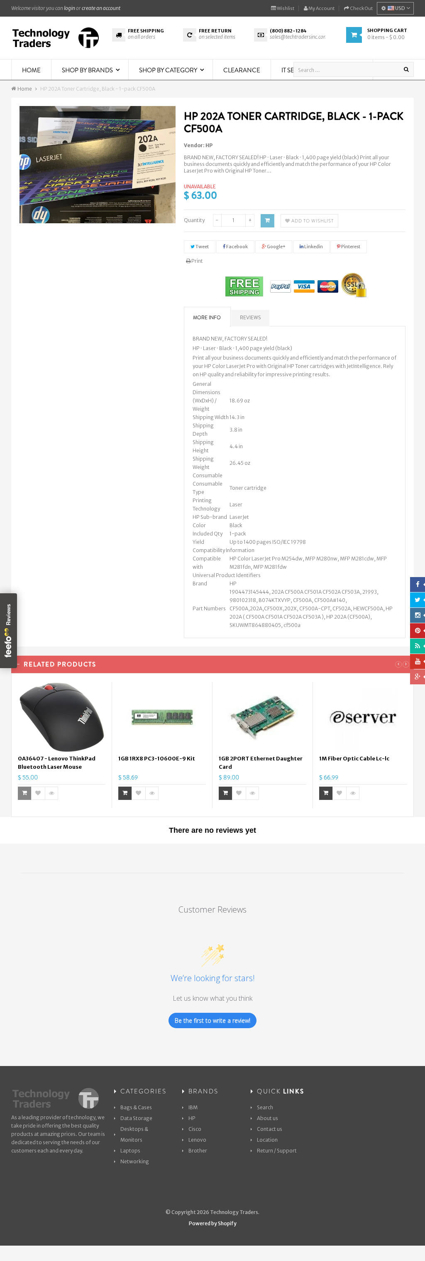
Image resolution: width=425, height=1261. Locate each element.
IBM (193, 1107)
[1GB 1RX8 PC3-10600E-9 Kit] (162, 717)
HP (208, 145)
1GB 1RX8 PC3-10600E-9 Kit (156, 758)
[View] (51, 793)
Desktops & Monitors (134, 1134)
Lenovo (197, 1140)
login (69, 8)
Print (197, 261)
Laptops (130, 1150)
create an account (101, 8)
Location (267, 1140)
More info (207, 317)
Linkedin (313, 246)
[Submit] (125, 793)
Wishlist (285, 8)
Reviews (250, 317)
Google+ (276, 246)
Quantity (194, 220)
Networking (134, 1161)
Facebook (236, 246)
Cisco (194, 1129)
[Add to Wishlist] (38, 793)
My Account (321, 8)
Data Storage (136, 1118)
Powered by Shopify (213, 1223)
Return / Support (277, 1150)
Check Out (361, 8)
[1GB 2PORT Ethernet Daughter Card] (262, 717)
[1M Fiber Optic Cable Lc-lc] (363, 717)
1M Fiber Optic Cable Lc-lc (354, 758)
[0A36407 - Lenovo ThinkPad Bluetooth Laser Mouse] (61, 717)
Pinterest (350, 246)
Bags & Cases (136, 1107)
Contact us (269, 1129)
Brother (197, 1150)
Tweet (202, 246)
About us (267, 1118)
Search (265, 1107)
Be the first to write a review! (212, 1020)
